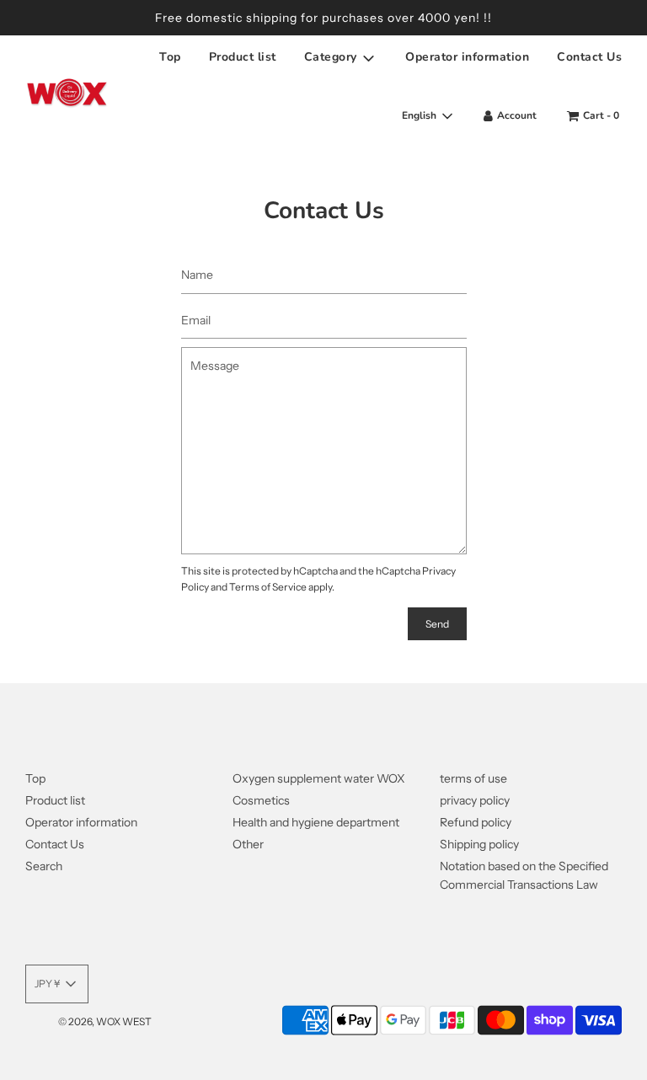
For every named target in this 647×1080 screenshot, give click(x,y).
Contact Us (589, 57)
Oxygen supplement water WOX (319, 778)
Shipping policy (479, 844)
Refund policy (475, 822)
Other (248, 844)
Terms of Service (268, 586)
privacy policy (475, 800)
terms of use (473, 778)
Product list (242, 57)
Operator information (467, 57)
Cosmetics (261, 800)
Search (43, 866)
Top (170, 57)
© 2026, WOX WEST (105, 1021)
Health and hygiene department (316, 822)
